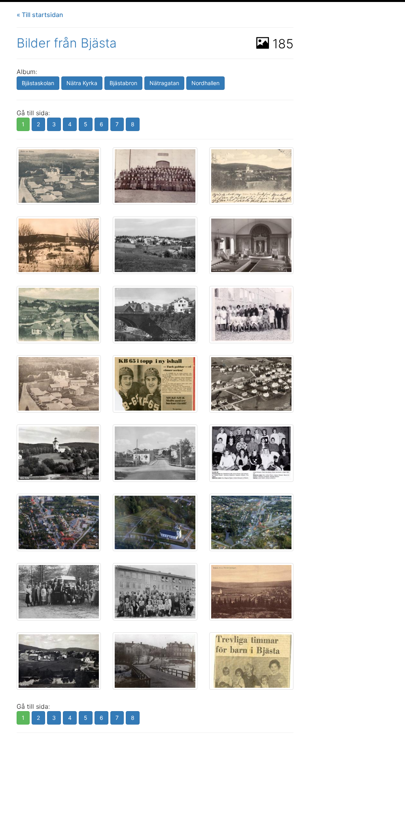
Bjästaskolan (38, 83)
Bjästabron (123, 83)
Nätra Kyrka (81, 83)
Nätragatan (164, 83)
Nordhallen (205, 83)
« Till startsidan (40, 15)
